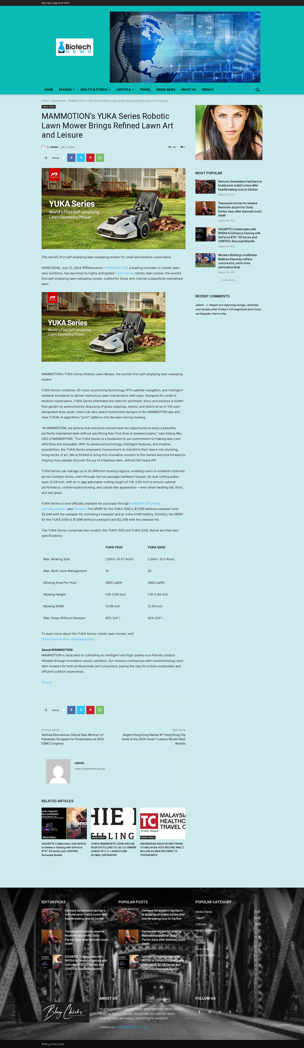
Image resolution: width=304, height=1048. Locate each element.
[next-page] (50, 865)
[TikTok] (220, 1012)
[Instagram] (210, 1012)
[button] (257, 89)
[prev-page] (44, 865)
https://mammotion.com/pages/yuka (68, 639)
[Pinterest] (90, 158)
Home (45, 101)
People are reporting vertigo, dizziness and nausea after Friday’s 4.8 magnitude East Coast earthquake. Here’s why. (228, 309)
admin (54, 146)
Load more (227, 280)
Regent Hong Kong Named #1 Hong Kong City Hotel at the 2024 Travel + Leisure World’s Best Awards (154, 739)
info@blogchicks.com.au (131, 1027)
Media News (58, 101)
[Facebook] (71, 158)
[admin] (44, 147)
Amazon (61, 509)
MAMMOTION (118, 268)
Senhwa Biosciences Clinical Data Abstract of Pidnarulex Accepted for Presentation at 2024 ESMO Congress (73, 739)
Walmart (80, 509)
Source (47, 682)
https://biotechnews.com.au (90, 768)
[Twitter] (81, 158)
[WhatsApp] (100, 158)
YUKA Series (124, 273)
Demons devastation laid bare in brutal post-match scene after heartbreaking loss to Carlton (240, 185)
